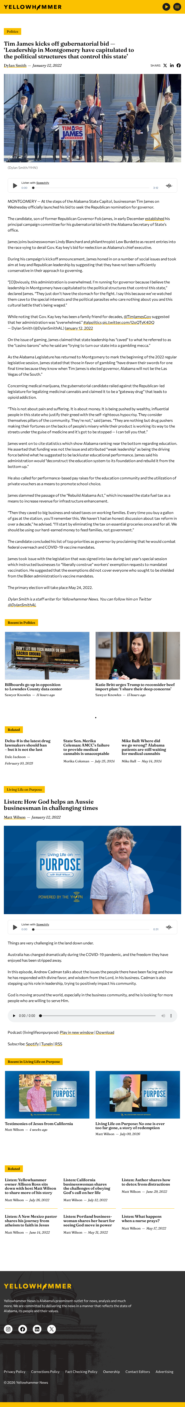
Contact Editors (138, 1372)
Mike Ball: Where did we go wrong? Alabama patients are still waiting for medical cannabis (144, 747)
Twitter (165, 65)
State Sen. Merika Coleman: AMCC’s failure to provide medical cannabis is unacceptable (86, 747)
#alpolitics (92, 322)
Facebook (178, 65)
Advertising (164, 1372)
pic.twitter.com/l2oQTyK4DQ (128, 322)
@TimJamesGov (137, 316)
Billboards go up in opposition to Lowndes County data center (33, 686)
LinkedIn (171, 65)
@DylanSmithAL (22, 604)
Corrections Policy (45, 1372)
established (154, 218)
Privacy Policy (14, 1372)
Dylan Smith (15, 65)
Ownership (111, 1372)
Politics (12, 31)
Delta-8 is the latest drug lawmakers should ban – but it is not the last (27, 745)
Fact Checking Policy (81, 1372)
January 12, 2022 (79, 328)
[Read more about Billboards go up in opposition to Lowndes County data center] (47, 656)
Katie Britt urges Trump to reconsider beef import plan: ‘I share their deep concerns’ (135, 686)
